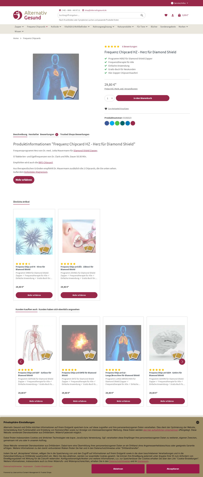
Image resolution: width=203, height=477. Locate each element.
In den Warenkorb (143, 98)
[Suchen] (142, 15)
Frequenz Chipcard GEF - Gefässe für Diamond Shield (34, 374)
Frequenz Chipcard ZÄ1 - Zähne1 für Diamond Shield (77, 268)
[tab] (20, 134)
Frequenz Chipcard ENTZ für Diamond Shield (79, 374)
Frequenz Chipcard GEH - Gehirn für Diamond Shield (165, 374)
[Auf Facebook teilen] (107, 123)
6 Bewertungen (129, 46)
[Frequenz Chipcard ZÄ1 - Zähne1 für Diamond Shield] (79, 236)
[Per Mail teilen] (133, 123)
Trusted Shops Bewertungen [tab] (74, 134)
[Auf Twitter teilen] (112, 123)
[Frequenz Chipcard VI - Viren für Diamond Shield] (34, 236)
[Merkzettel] (166, 15)
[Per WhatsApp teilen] (117, 123)
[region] (101, 255)
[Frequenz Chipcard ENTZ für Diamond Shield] (79, 343)
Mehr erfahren (34, 295)
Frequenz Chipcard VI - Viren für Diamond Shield (30, 268)
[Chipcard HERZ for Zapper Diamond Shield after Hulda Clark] (56, 77)
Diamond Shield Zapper (85, 150)
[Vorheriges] (21, 362)
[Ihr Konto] (173, 15)
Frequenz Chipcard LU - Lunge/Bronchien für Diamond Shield (123, 374)
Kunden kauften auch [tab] (26, 309)
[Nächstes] (182, 362)
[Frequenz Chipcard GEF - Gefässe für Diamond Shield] (36, 343)
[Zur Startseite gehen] (30, 15)
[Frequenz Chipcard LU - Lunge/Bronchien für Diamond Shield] (123, 343)
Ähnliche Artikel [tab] (21, 201)
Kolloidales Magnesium (35, 171)
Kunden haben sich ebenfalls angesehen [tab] (59, 309)
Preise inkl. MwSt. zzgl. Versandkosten (121, 88)
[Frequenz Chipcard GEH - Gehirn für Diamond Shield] (167, 343)
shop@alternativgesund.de (95, 10)
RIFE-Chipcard (45, 162)
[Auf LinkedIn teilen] (127, 123)
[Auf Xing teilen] (122, 123)
